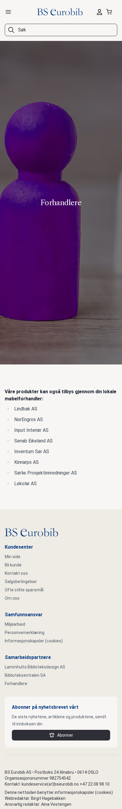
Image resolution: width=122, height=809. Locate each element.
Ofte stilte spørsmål (24, 589)
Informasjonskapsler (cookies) (34, 640)
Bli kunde (13, 565)
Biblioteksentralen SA (25, 675)
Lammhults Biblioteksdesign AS (35, 667)
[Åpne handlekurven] (110, 12)
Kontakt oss (16, 573)
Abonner (65, 735)
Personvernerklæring (24, 632)
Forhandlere (16, 683)
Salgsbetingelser (21, 581)
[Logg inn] (99, 12)
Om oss (12, 598)
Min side (12, 556)
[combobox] (61, 30)
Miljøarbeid (15, 624)
